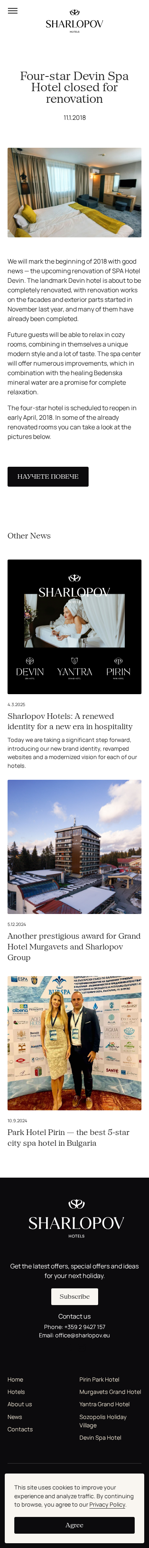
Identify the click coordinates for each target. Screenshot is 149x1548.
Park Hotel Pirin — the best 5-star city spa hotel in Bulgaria (69, 1138)
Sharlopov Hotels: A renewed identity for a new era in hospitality (70, 722)
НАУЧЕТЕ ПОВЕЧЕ (48, 476)
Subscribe (75, 1296)
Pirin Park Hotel (99, 1379)
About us (20, 1404)
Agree (74, 1525)
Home (15, 1379)
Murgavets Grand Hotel (110, 1391)
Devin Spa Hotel (100, 1437)
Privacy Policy (107, 1504)
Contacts (20, 1429)
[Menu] (13, 11)
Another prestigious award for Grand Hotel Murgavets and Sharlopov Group (74, 947)
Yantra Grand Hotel (104, 1404)
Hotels (16, 1391)
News (15, 1417)
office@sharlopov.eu (82, 1335)
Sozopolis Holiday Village (103, 1421)
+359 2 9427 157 (84, 1327)
